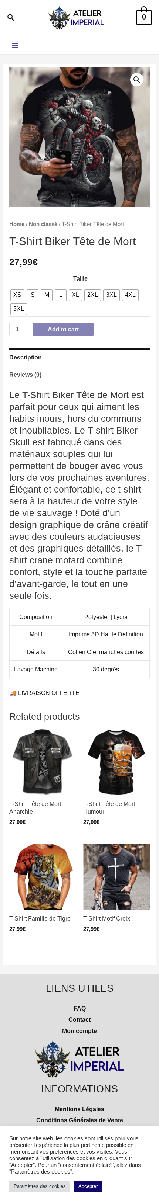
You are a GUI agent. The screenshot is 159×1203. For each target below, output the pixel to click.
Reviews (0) (25, 374)
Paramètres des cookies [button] (40, 1186)
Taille (80, 278)
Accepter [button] (88, 1186)
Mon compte (79, 1031)
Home (16, 224)
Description (25, 357)
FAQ (80, 1008)
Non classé (43, 224)
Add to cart (63, 329)
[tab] (79, 357)
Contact (79, 1019)
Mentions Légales (79, 1109)
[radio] (17, 295)
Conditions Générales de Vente (79, 1120)
